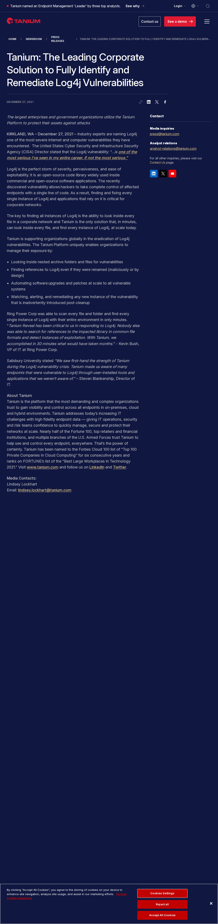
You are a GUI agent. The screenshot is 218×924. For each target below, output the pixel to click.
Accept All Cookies (162, 915)
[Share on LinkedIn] (148, 102)
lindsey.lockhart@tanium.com (44, 490)
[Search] (207, 6)
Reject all (162, 904)
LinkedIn (96, 467)
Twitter (119, 467)
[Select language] (195, 6)
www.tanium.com (42, 467)
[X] (163, 173)
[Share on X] (157, 102)
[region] (109, 904)
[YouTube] (172, 173)
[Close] (211, 903)
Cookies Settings (162, 893)
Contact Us (157, 162)
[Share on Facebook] (165, 102)
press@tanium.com (164, 134)
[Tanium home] (24, 21)
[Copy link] (140, 102)
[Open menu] (207, 21)
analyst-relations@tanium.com (173, 148)
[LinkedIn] (154, 173)
